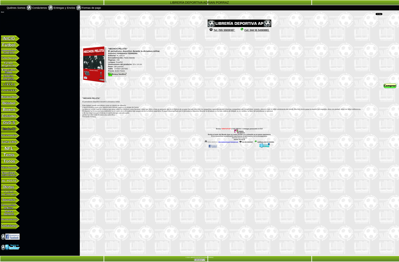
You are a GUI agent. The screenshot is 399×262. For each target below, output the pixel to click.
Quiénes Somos (16, 7)
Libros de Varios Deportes (6, 13)
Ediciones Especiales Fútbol (7, 19)
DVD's (2, 24)
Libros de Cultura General (6, 28)
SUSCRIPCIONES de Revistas (8, 15)
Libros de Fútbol (4, 14)
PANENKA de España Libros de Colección (10, 18)
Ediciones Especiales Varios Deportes (9, 22)
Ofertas (3, 25)
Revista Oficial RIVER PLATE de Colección (8, 21)
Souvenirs (3, 26)
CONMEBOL (4, 29)
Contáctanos (4, 31)
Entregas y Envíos (64, 7)
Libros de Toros (4, 23)
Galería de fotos (4, 30)
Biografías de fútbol (5, 14)
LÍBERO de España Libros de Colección (10, 17)
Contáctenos (39, 7)
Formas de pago (91, 7)
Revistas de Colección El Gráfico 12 (9, 16)
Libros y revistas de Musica (7, 27)
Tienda (2, 29)
